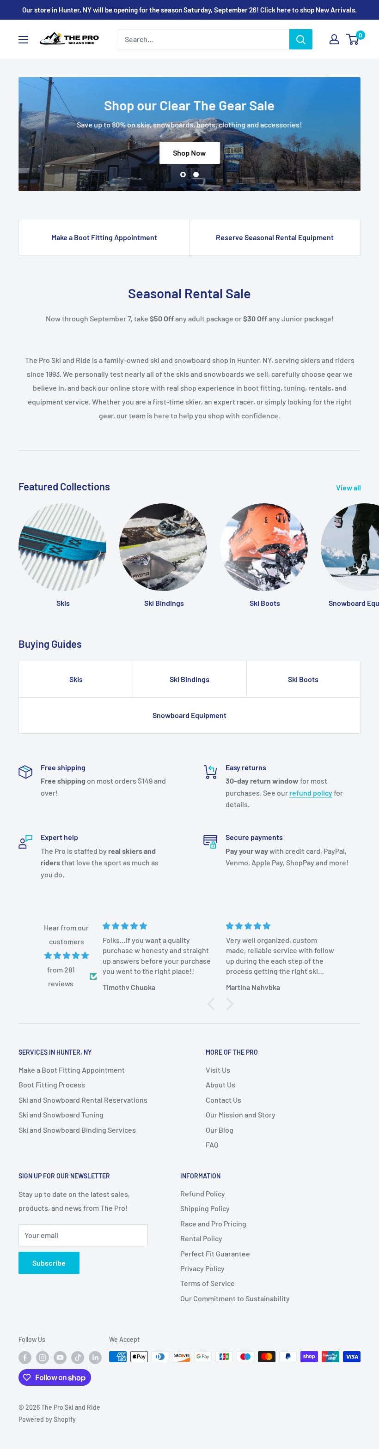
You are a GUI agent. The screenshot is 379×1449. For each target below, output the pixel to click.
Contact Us (223, 1099)
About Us (220, 1084)
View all (349, 487)
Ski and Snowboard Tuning (61, 1114)
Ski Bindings (189, 679)
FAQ (212, 1144)
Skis (76, 679)
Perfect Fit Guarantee (215, 1253)
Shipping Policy (205, 1208)
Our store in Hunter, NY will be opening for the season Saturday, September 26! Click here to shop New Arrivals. (189, 10)
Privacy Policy (202, 1268)
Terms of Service (207, 1283)
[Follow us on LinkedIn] (95, 1357)
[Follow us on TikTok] (77, 1357)
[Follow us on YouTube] (60, 1357)
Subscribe (49, 1262)
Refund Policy (202, 1193)
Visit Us (218, 1069)
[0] (353, 39)
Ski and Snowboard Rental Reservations (82, 1099)
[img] (66, 955)
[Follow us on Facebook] (24, 1357)
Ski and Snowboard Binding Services (77, 1129)
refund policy (310, 792)
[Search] (300, 39)
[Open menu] (23, 39)
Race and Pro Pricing (213, 1223)
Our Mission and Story (240, 1114)
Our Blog (219, 1129)
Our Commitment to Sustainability (235, 1298)
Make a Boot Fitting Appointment (104, 237)
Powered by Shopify (47, 1419)
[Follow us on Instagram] (42, 1357)
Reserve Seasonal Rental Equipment (275, 237)
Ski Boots (303, 679)
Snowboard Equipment (189, 715)
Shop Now (189, 152)
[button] (213, 1003)
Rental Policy (201, 1238)
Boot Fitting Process (51, 1084)
